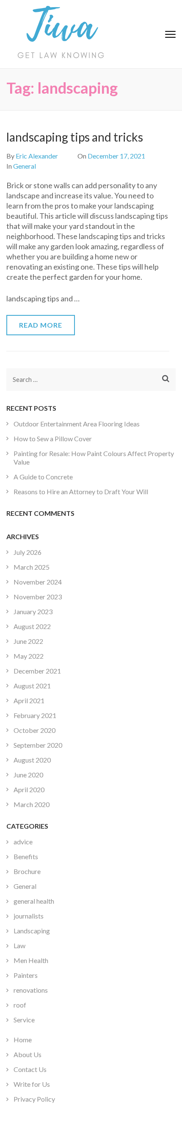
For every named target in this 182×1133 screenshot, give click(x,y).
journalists (29, 916)
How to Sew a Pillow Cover (53, 438)
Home (23, 1040)
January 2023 (33, 611)
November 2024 (38, 582)
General (24, 166)
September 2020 (38, 745)
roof (20, 1005)
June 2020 (28, 775)
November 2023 (38, 597)
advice (23, 842)
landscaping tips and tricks (74, 137)
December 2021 (37, 671)
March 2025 (32, 567)
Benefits (26, 856)
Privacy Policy (34, 1099)
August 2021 (32, 686)
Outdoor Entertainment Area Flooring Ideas (77, 424)
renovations (31, 990)
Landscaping (32, 931)
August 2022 (32, 626)
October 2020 (34, 730)
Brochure (27, 871)
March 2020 (32, 804)
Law (19, 945)
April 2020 (29, 789)
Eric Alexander (37, 156)
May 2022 (29, 656)
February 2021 (35, 715)
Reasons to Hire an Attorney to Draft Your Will (81, 491)
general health (34, 901)
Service (24, 1020)
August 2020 (32, 760)
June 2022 (28, 641)
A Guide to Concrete (43, 477)
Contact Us (30, 1069)
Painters (26, 975)
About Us (27, 1054)
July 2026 (27, 552)
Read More (40, 325)
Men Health (31, 960)
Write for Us (32, 1084)
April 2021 (29, 700)
